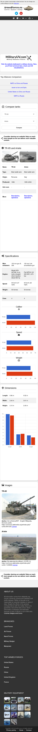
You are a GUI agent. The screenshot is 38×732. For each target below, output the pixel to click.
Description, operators (15, 197)
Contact (29, 730)
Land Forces (8, 626)
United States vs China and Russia (19, 92)
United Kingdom (9, 677)
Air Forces (7, 631)
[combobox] (19, 114)
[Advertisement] (19, 38)
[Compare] (30, 18)
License (14, 526)
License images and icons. (13, 613)
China (6, 672)
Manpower (7, 646)
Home (21, 730)
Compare (19, 127)
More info (16, 3)
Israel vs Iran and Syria (19, 87)
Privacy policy (11, 730)
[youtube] (21, 14)
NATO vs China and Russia (19, 83)
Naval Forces (8, 636)
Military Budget (9, 641)
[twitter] (16, 14)
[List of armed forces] (13, 18)
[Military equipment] (24, 18)
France (6, 682)
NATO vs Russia (19, 96)
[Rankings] (18, 18)
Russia (6, 667)
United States (8, 662)
